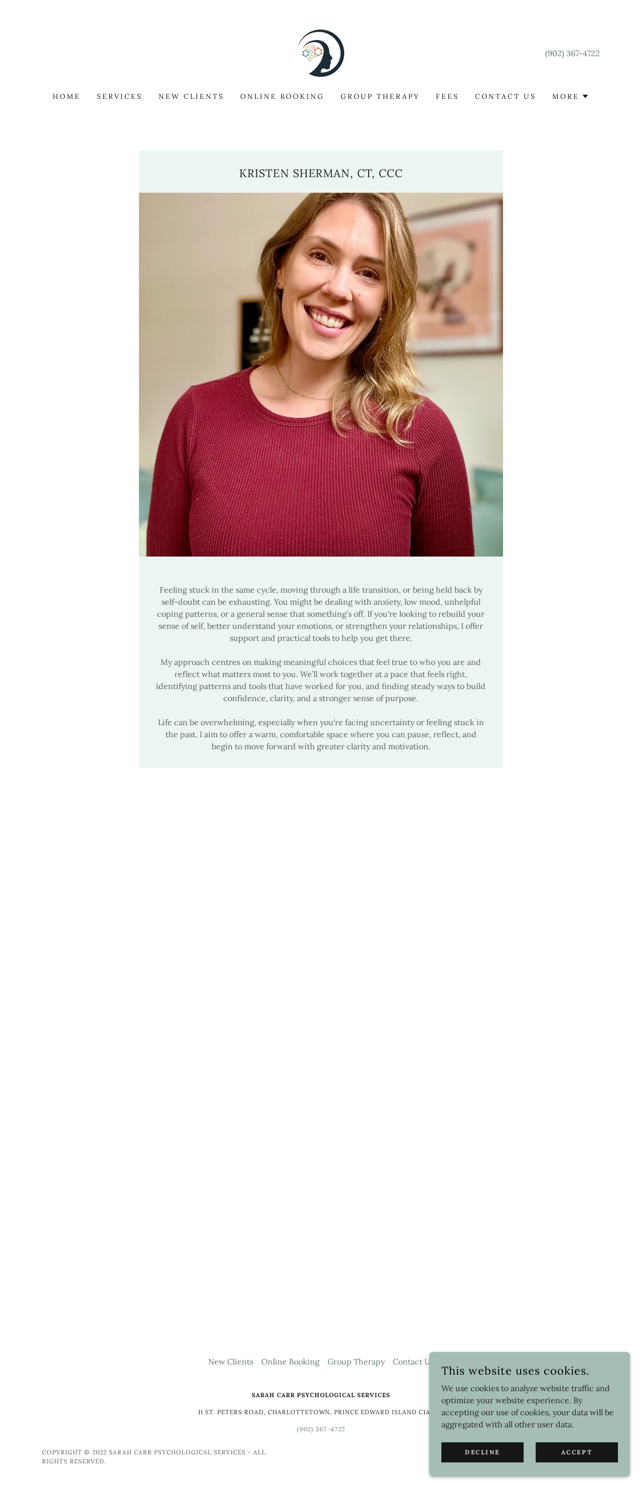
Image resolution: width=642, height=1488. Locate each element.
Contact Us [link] (505, 96)
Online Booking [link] (282, 96)
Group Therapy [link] (380, 96)
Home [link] (67, 96)
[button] (570, 96)
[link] (321, 52)
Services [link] (119, 96)
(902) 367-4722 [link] (572, 53)
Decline (482, 1452)
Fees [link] (447, 96)
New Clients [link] (191, 96)
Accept (576, 1452)
